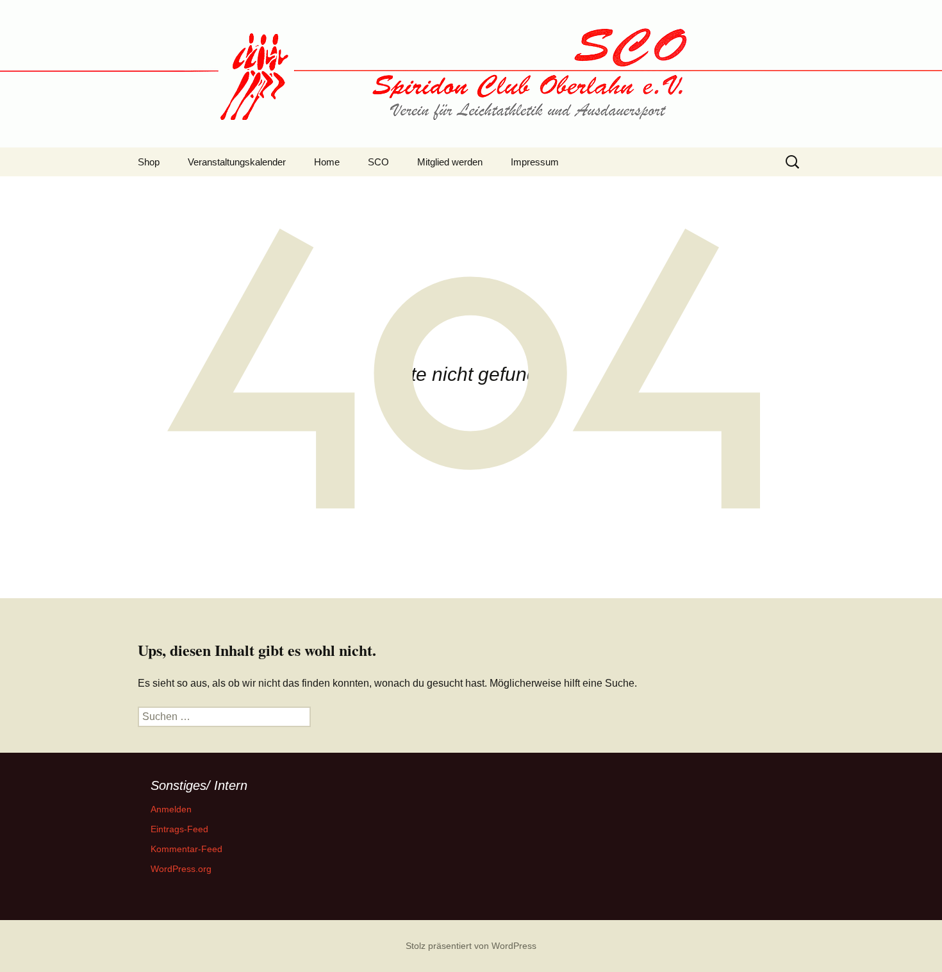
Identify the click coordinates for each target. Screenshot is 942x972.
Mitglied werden (450, 161)
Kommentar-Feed (186, 849)
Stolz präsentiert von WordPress (471, 946)
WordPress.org (181, 869)
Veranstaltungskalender (237, 161)
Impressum (535, 161)
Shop (149, 161)
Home (327, 161)
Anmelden (171, 809)
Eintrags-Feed (179, 829)
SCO (378, 161)
